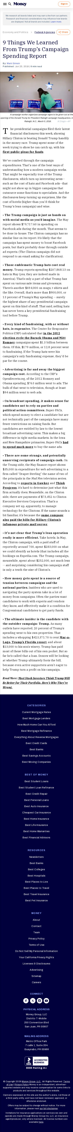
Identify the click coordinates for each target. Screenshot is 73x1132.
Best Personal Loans (36, 800)
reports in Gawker (35, 483)
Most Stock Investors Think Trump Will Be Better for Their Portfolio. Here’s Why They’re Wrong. (36, 683)
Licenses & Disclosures (36, 963)
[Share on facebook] (26, 1000)
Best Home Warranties (36, 831)
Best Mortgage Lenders (36, 718)
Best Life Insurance (36, 825)
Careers (36, 982)
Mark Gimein (13, 63)
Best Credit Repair (36, 794)
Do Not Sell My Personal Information (36, 951)
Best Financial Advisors (36, 837)
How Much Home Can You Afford (36, 724)
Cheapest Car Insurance (36, 812)
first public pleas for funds (23, 152)
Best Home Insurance (36, 819)
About (36, 920)
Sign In (64, 4)
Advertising (36, 970)
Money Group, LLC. (31, 1081)
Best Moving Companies (36, 762)
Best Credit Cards (36, 743)
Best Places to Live (36, 882)
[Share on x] (32, 1000)
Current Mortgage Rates (36, 712)
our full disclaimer (49, 1108)
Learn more (56, 22)
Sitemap (36, 976)
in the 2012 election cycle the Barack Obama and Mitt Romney (34, 338)
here (41, 1122)
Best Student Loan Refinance (36, 787)
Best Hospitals (36, 875)
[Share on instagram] (39, 1000)
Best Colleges (36, 869)
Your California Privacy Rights (36, 957)
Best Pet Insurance (36, 900)
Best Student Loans (37, 781)
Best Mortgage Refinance (36, 731)
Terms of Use (36, 945)
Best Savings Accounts (36, 755)
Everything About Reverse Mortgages (36, 737)
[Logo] (20, 4)
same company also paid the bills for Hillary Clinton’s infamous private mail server (33, 520)
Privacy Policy (37, 938)
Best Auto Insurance (36, 806)
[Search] (10, 4)
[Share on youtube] (46, 1000)
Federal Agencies (45, 32)
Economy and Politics (15, 32)
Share (65, 32)
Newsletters (36, 857)
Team (36, 932)
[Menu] (5, 4)
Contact (36, 926)
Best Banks (36, 749)
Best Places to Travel (36, 888)
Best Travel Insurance (36, 894)
